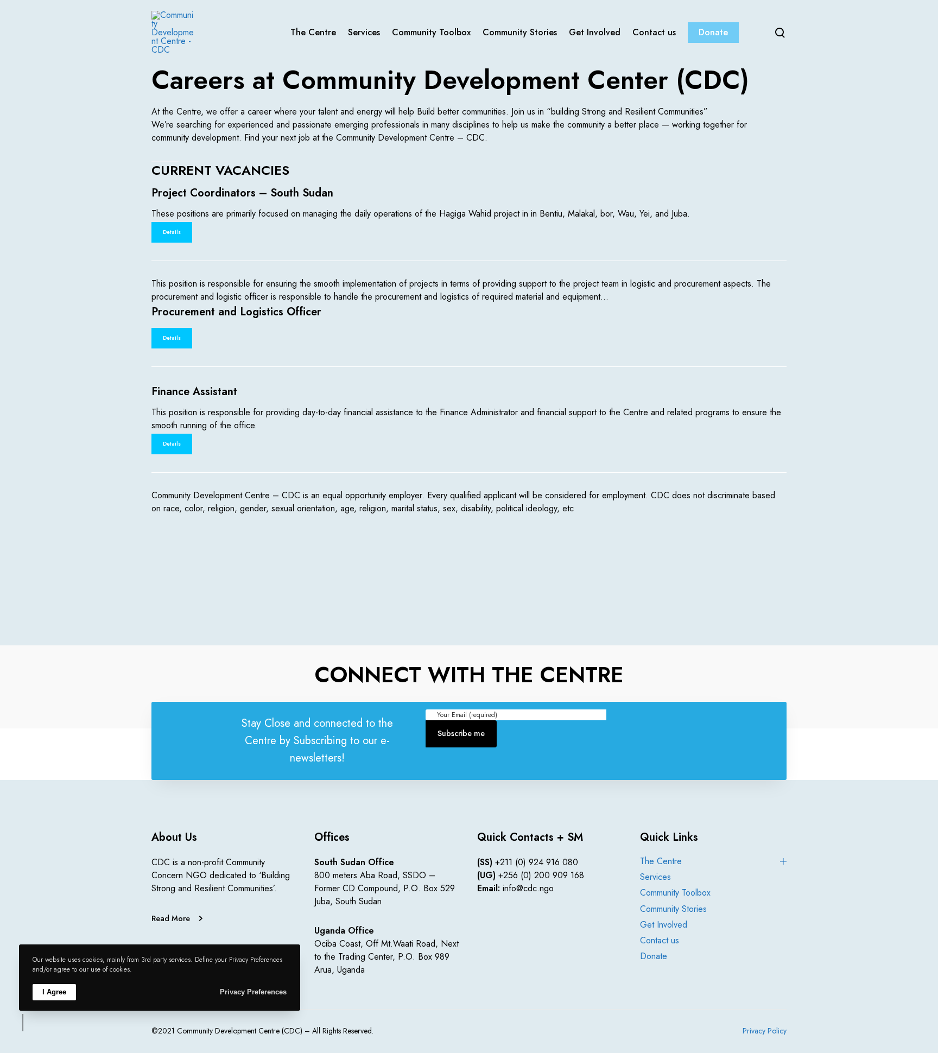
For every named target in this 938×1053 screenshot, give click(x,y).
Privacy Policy (765, 1030)
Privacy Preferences (253, 992)
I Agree (54, 992)
